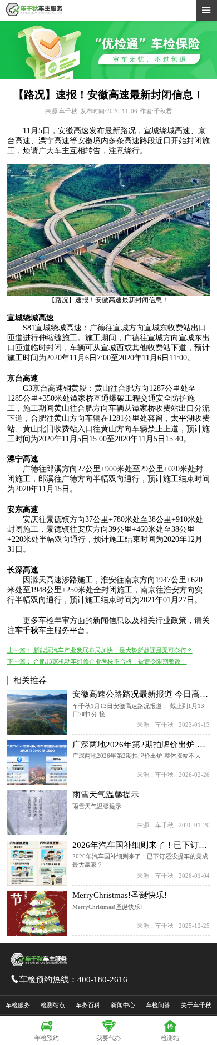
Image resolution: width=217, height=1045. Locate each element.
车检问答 (158, 1005)
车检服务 (18, 1005)
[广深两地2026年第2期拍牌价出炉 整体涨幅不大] (37, 762)
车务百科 (88, 1005)
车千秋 (26, 630)
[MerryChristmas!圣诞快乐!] (37, 913)
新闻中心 (123, 1005)
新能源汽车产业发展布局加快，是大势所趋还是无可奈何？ (113, 650)
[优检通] (108, 76)
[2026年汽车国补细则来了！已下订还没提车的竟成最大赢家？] (37, 863)
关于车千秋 (196, 1005)
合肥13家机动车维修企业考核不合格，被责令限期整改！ (110, 661)
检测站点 (53, 1005)
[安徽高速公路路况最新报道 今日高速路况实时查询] (37, 712)
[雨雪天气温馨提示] (37, 812)
